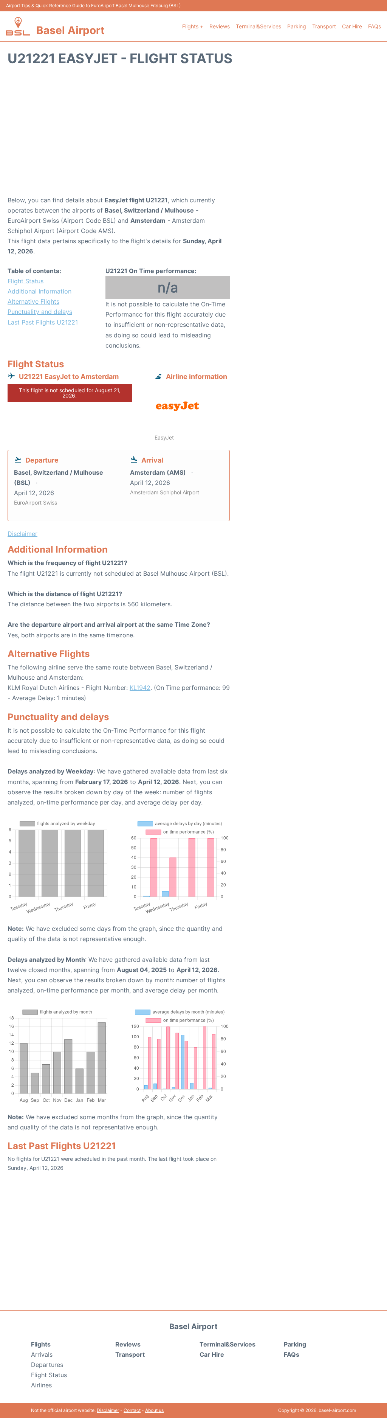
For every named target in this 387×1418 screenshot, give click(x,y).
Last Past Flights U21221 (43, 322)
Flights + (192, 26)
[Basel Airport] (18, 26)
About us (154, 1410)
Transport (324, 26)
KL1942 (140, 687)
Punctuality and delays (40, 311)
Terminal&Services (258, 26)
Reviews (219, 26)
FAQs (374, 26)
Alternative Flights (33, 301)
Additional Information (39, 291)
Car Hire (352, 26)
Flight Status (25, 281)
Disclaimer (108, 1410)
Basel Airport (70, 30)
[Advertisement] (193, 135)
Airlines (41, 1385)
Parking (296, 26)
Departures (47, 1364)
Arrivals (42, 1354)
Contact (132, 1410)
